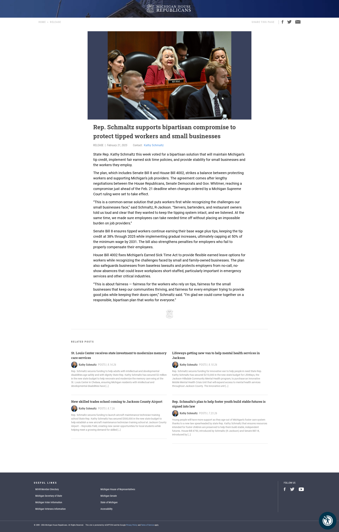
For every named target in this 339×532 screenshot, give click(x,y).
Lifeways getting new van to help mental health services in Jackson (216, 355)
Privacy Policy (131, 525)
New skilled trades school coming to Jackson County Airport (116, 401)
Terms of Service (147, 525)
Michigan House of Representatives (117, 489)
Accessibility (106, 508)
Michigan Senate (108, 495)
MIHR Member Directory (47, 489)
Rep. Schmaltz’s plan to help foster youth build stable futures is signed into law (219, 403)
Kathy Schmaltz (154, 145)
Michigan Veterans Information (50, 508)
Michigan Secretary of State (48, 495)
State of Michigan (109, 502)
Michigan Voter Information (48, 502)
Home (42, 22)
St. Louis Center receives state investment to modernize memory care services (118, 355)
